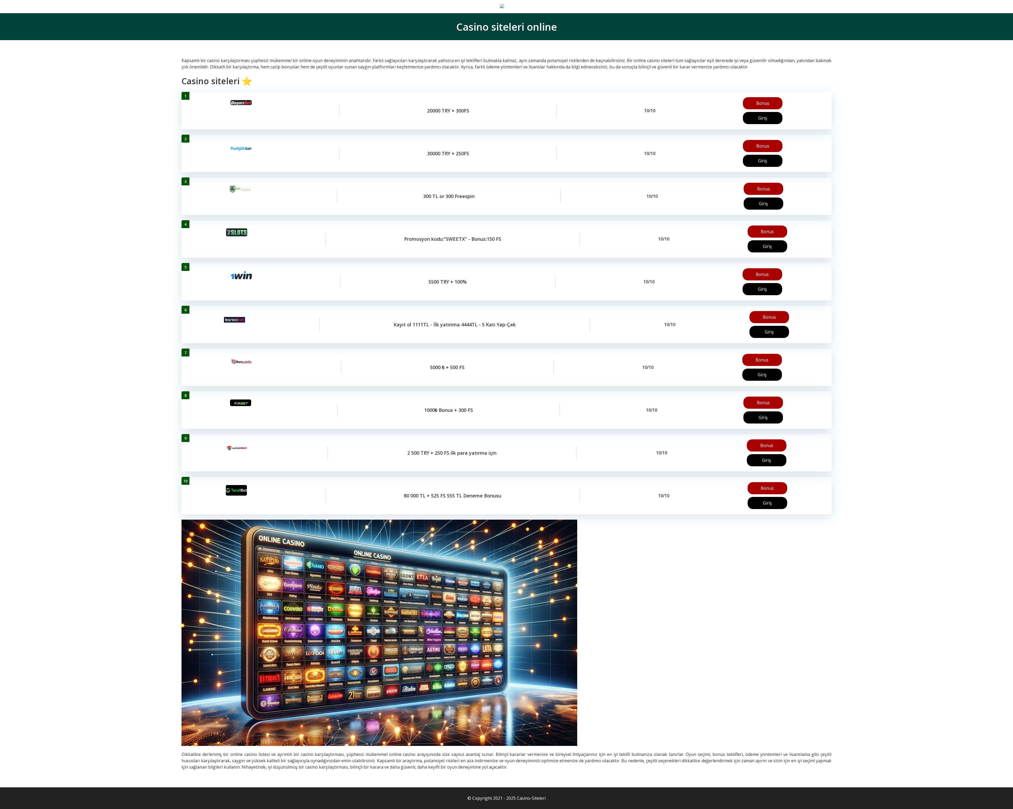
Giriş (762, 118)
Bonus (762, 103)
